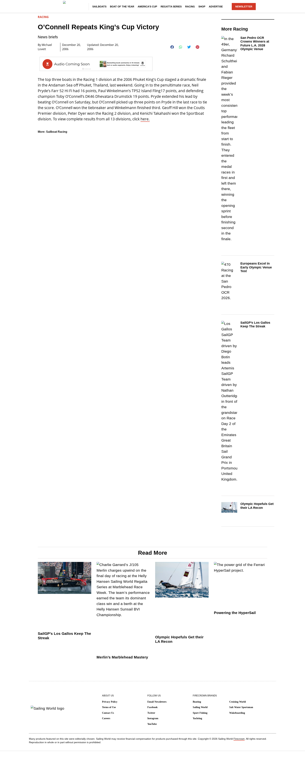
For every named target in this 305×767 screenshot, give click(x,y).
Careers (106, 718)
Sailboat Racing (56, 131)
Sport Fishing (200, 713)
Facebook (152, 707)
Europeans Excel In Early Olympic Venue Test (256, 267)
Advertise (216, 6)
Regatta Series (171, 6)
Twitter (151, 713)
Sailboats (99, 6)
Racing (190, 6)
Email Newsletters (156, 701)
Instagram (152, 718)
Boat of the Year (122, 6)
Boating (197, 701)
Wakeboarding (237, 713)
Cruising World (237, 701)
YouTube (152, 724)
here (144, 118)
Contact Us (108, 713)
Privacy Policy (109, 701)
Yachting (197, 718)
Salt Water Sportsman (241, 707)
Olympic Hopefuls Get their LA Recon (257, 506)
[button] (172, 47)
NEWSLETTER (243, 6)
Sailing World (200, 707)
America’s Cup (147, 6)
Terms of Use (109, 707)
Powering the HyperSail (235, 613)
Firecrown (239, 738)
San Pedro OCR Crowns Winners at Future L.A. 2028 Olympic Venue (254, 43)
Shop (201, 6)
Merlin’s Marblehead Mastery (122, 657)
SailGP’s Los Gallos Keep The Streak (255, 324)
